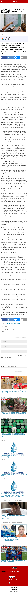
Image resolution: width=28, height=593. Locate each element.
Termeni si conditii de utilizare (16, 573)
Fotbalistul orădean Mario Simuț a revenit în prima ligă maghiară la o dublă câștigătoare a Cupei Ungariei (13, 435)
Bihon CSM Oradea (7, 375)
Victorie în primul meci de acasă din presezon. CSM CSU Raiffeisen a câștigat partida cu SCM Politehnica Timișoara (13, 391)
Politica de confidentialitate (15, 575)
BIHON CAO (4, 440)
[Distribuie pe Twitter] (10, 57)
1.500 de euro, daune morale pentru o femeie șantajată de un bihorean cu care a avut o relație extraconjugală (14, 517)
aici (16, 366)
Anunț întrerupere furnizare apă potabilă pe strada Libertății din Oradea (12, 456)
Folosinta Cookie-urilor (14, 571)
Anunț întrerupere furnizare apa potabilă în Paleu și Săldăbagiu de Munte (14, 475)
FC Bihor (4, 545)
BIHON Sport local (7, 418)
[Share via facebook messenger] (17, 57)
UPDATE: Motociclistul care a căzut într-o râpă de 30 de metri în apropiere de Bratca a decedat (13, 413)
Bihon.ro (3, 571)
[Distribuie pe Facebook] (4, 57)
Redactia (24, 575)
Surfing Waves (19, 371)
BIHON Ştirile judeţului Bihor (11, 397)
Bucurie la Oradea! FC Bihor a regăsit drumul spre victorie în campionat (13, 561)
